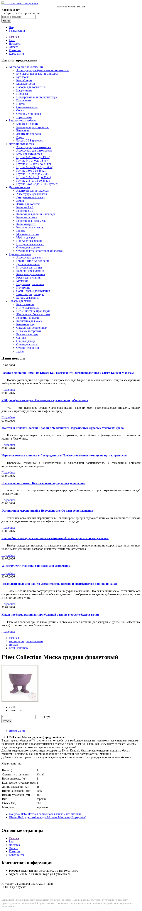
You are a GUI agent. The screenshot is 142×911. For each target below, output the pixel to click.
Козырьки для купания (30, 274)
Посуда (20, 103)
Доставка (15, 43)
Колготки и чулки (27, 317)
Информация (17, 730)
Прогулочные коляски (30, 244)
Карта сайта (16, 53)
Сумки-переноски (27, 347)
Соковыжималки (27, 107)
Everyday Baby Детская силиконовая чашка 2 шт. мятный (45, 814)
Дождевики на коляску (30, 197)
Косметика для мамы (29, 321)
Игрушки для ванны (29, 267)
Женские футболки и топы (33, 314)
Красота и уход (25, 324)
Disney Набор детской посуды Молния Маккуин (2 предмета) (47, 817)
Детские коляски (19, 187)
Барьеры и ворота (27, 123)
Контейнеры (24, 80)
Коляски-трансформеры (31, 220)
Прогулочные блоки (29, 240)
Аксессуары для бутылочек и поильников (42, 70)
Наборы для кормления (30, 87)
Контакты (15, 50)
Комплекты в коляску (29, 227)
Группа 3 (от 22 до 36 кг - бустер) (37, 184)
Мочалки (22, 280)
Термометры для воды (30, 294)
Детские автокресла (21, 143)
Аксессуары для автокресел (33, 147)
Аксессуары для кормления (26, 67)
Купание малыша (20, 254)
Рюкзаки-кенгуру (27, 334)
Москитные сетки (27, 234)
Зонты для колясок (28, 204)
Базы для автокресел (29, 153)
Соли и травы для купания (33, 290)
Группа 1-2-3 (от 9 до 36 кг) (33, 177)
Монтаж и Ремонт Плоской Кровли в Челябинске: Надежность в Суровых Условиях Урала (62, 428)
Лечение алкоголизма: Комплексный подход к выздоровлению (43, 483)
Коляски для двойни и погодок (35, 214)
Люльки (21, 230)
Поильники (23, 100)
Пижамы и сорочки (28, 331)
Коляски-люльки (26, 217)
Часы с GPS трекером (29, 140)
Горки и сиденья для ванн (32, 260)
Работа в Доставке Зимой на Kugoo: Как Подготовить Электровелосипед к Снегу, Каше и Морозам (67, 372)
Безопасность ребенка (22, 120)
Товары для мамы (20, 300)
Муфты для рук (26, 237)
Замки (20, 200)
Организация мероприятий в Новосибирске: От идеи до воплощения (47, 510)
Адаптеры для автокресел (32, 190)
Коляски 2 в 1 (24, 207)
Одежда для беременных (31, 327)
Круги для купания (28, 277)
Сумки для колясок (28, 247)
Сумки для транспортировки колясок (39, 250)
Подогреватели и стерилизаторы (37, 97)
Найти (6, 20)
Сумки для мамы (27, 344)
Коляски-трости (26, 224)
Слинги (21, 337)
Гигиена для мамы (27, 307)
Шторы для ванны (27, 297)
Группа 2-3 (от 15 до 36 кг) (33, 180)
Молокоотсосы (25, 83)
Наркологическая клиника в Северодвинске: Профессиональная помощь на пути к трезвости (64, 455)
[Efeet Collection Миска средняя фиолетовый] (19, 700)
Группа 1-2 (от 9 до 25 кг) (32, 173)
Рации (20, 137)
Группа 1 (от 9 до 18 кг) (31, 170)
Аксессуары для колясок (31, 194)
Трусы (20, 351)
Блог (12, 40)
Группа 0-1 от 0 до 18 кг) (32, 160)
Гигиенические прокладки (33, 311)
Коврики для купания (30, 270)
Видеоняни (23, 130)
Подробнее (8, 389)
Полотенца (23, 287)
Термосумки (24, 117)
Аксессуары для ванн (29, 257)
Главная (14, 36)
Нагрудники (24, 90)
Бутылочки (23, 77)
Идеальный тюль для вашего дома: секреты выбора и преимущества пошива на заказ (59, 583)
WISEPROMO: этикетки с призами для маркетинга (35, 565)
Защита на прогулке (28, 133)
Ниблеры (22, 93)
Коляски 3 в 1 (24, 210)
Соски (20, 110)
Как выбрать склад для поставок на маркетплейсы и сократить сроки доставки (55, 538)
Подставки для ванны (30, 284)
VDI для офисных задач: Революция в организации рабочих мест (44, 400)
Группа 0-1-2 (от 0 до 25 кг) (33, 163)
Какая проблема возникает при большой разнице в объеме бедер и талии (50, 614)
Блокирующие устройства (32, 127)
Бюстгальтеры (25, 304)
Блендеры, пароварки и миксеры (37, 73)
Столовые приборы (28, 113)
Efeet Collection (18, 648)
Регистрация (17, 30)
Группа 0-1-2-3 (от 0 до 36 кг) (34, 167)
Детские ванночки (28, 264)
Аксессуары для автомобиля (34, 150)
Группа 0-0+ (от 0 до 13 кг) (33, 157)
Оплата (13, 46)
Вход (12, 27)
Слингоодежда (25, 341)
